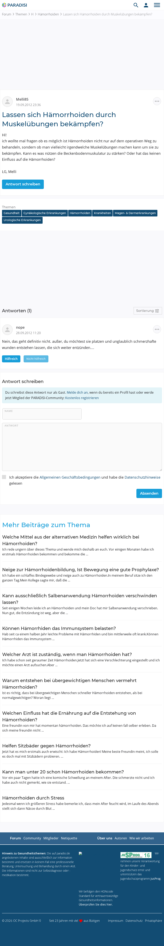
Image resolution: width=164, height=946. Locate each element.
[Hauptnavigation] (157, 5)
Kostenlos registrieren (82, 398)
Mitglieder (51, 838)
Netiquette (69, 838)
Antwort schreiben (23, 184)
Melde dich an (77, 392)
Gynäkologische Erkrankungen (44, 213)
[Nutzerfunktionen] (146, 5)
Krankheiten (102, 213)
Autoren (121, 838)
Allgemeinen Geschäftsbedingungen (70, 477)
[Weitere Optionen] (157, 101)
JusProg (156, 878)
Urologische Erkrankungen (22, 220)
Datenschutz (134, 921)
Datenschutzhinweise (142, 477)
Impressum (115, 921)
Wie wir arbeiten (141, 838)
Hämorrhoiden (48, 14)
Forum (6, 14)
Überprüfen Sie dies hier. (96, 904)
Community (32, 838)
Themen (21, 14)
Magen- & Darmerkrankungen (135, 213)
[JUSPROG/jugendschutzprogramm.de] (136, 855)
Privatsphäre (153, 921)
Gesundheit (12, 213)
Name (9, 411)
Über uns (104, 838)
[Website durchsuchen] (136, 5)
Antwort (11, 425)
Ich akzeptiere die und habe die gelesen (84, 480)
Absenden (149, 493)
